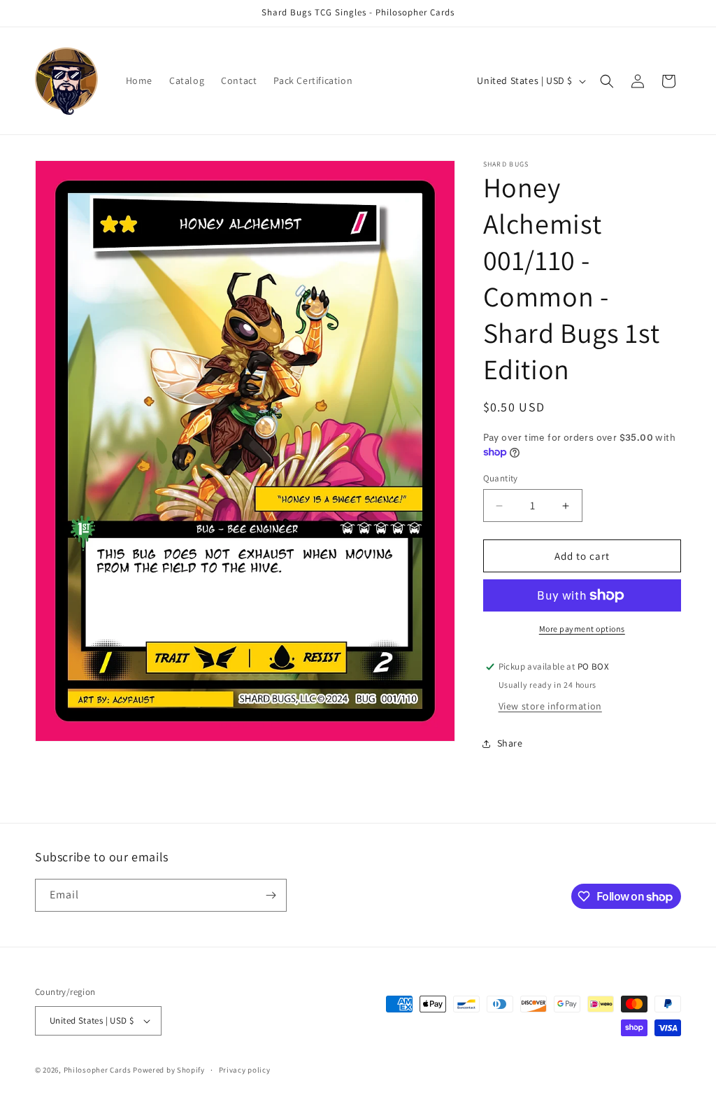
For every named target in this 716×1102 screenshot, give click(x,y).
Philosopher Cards (97, 1070)
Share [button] (510, 743)
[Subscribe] (270, 895)
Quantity (500, 478)
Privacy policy (245, 1070)
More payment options (582, 628)
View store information (550, 706)
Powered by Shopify (169, 1070)
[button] (607, 81)
